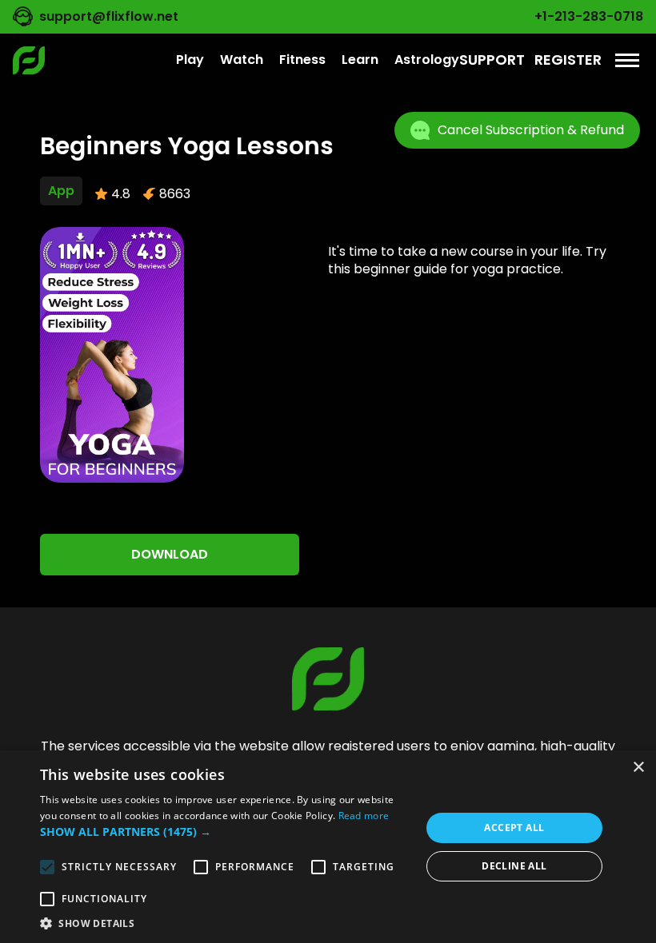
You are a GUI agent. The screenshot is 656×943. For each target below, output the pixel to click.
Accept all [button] (514, 827)
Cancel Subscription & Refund (531, 130)
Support (492, 60)
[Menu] (627, 60)
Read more (364, 815)
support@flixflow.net (108, 16)
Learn (360, 59)
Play (190, 59)
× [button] (638, 768)
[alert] (328, 846)
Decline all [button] (514, 866)
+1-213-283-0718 (588, 16)
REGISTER (568, 60)
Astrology (426, 59)
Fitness (302, 59)
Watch (241, 59)
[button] (225, 832)
